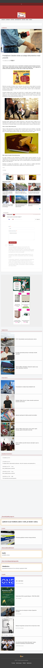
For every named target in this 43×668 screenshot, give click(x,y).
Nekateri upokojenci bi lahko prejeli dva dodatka (26, 415)
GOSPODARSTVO (18, 19)
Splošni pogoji (19, 663)
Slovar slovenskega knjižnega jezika (10, 561)
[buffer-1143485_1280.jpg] (33, 178)
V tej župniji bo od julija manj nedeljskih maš (25, 386)
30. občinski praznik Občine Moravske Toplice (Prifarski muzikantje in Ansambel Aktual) (26, 643)
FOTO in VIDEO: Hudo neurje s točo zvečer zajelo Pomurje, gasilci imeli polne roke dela (26, 429)
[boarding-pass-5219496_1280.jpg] (21, 178)
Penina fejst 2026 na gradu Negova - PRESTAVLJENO (27, 596)
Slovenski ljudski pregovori (8, 516)
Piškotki (24, 663)
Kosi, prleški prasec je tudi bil (9, 468)
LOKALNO (3, 19)
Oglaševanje (29, 663)
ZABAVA (30, 19)
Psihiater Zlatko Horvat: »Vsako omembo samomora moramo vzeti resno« (27, 401)
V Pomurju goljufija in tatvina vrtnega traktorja (26, 537)
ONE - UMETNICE (19, 581)
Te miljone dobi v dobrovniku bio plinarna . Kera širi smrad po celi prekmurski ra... (19, 463)
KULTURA (23, 19)
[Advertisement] (21, 498)
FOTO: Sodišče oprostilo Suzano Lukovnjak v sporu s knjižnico (27, 443)
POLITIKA (12, 19)
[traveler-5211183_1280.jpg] (10, 178)
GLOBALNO (8, 19)
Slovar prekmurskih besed (8, 547)
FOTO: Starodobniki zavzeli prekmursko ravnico (26, 339)
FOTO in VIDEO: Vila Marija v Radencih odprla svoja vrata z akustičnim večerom (27, 367)
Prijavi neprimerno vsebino (18, 219)
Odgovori (37, 219)
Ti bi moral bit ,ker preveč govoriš (9, 478)
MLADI (27, 19)
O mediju (13, 663)
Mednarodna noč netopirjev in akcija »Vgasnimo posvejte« (26, 611)
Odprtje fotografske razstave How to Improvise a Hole (28, 625)
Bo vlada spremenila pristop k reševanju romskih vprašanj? (26, 353)
